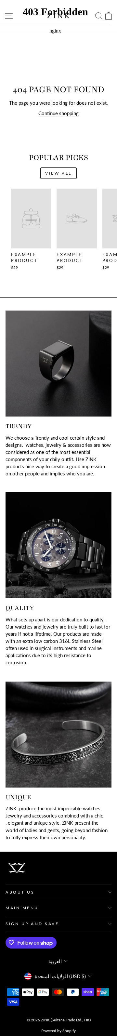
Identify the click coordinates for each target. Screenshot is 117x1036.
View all (58, 173)
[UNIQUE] (58, 735)
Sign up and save (32, 923)
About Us (20, 892)
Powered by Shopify (58, 1030)
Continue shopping (58, 113)
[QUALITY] (58, 545)
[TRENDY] (58, 364)
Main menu (22, 907)
